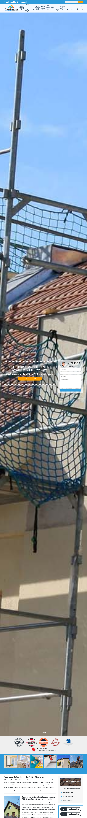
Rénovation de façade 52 (83, 8)
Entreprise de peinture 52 (43, 8)
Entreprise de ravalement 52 (62, 8)
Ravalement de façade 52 (77, 8)
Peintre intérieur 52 (72, 8)
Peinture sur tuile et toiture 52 (57, 8)
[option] (43, 409)
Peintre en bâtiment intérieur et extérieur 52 (27, 8)
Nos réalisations (30, 379)
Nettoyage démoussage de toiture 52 (21, 8)
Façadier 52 (52, 8)
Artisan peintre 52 (67, 8)
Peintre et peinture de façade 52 (48, 8)
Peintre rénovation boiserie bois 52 (37, 8)
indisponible (11, 1)
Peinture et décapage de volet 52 (32, 8)
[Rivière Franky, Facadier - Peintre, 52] (11, 8)
